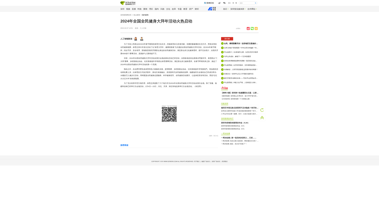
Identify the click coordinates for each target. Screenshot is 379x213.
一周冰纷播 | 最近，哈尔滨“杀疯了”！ (234, 144)
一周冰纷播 (225, 134)
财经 (197, 9)
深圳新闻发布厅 (227, 119)
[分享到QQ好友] (257, 28)
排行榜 (227, 39)
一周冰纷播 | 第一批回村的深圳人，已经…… (238, 138)
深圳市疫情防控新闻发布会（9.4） (233, 126)
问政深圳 (224, 104)
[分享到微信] (253, 28)
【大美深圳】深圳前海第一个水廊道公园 (235, 99)
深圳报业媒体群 (237, 9)
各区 (225, 9)
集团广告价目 (206, 161)
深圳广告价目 (216, 161)
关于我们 (197, 161)
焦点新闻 (137, 15)
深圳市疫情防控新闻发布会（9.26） (235, 123)
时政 (140, 9)
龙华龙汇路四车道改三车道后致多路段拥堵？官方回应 (240, 111)
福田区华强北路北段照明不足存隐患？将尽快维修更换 (240, 108)
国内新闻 (145, 15)
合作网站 (251, 9)
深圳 (122, 9)
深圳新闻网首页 (125, 15)
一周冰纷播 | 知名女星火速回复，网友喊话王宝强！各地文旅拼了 (240, 141)
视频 (128, 9)
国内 (157, 9)
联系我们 (225, 161)
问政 (162, 9)
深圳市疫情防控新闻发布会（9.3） (233, 129)
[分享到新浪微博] (249, 28)
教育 (185, 9)
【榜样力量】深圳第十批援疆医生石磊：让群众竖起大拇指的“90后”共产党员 (240, 93)
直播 (134, 9)
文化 (168, 9)
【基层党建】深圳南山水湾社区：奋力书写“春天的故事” (240, 96)
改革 (174, 9)
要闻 (145, 9)
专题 (180, 9)
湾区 (151, 9)
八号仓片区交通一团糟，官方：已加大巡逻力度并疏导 (240, 114)
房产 (191, 9)
